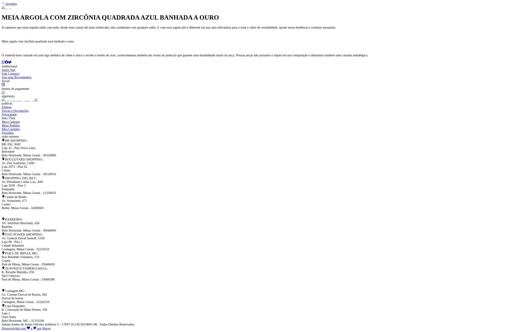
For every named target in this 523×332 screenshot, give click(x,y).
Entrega (7, 107)
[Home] (6, 7)
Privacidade (9, 114)
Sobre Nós (8, 70)
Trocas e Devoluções (15, 111)
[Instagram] (3, 85)
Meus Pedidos (11, 125)
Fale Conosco (10, 73)
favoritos (11, 4)
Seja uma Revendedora (16, 77)
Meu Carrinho (11, 129)
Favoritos (8, 133)
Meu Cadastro (11, 122)
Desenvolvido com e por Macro (26, 328)
